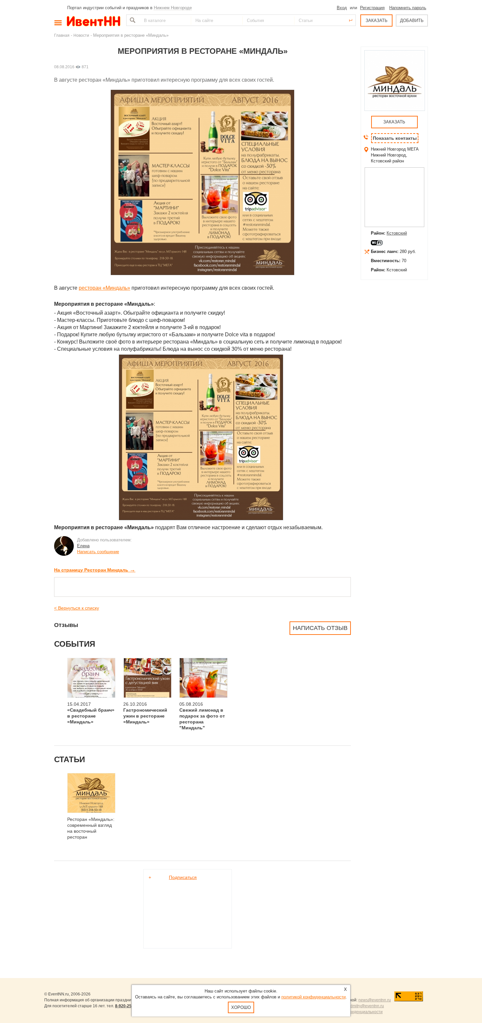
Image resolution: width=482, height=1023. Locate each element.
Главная (62, 35)
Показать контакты (395, 138)
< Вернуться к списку (76, 608)
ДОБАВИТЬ (412, 20)
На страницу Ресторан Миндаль (94, 570)
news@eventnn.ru (374, 1000)
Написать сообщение (98, 551)
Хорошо (241, 1007)
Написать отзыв (320, 628)
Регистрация (372, 7)
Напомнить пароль (407, 7)
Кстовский (397, 233)
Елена (83, 545)
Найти (131, 20)
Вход (342, 7)
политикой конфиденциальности (313, 996)
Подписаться (183, 877)
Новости (81, 35)
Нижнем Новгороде (173, 7)
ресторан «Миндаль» (104, 288)
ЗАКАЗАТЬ (377, 20)
